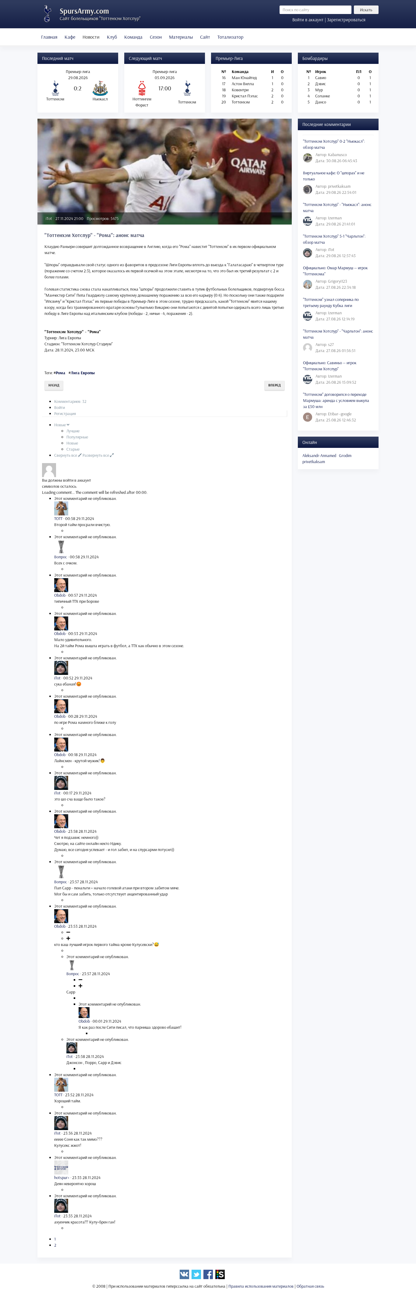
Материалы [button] (181, 37)
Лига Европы (83, 372)
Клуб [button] (112, 37)
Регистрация (65, 413)
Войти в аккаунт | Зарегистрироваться (328, 20)
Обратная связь (310, 1286)
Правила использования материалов (261, 1286)
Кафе (70, 37)
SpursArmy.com (84, 11)
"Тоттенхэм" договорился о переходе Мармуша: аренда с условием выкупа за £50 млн (336, 400)
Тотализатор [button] (230, 37)
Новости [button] (91, 37)
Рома (60, 372)
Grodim (345, 455)
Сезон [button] (156, 37)
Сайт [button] (205, 37)
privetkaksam (313, 461)
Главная (49, 37)
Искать (366, 9)
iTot (49, 218)
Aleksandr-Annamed (319, 455)
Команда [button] (133, 37)
